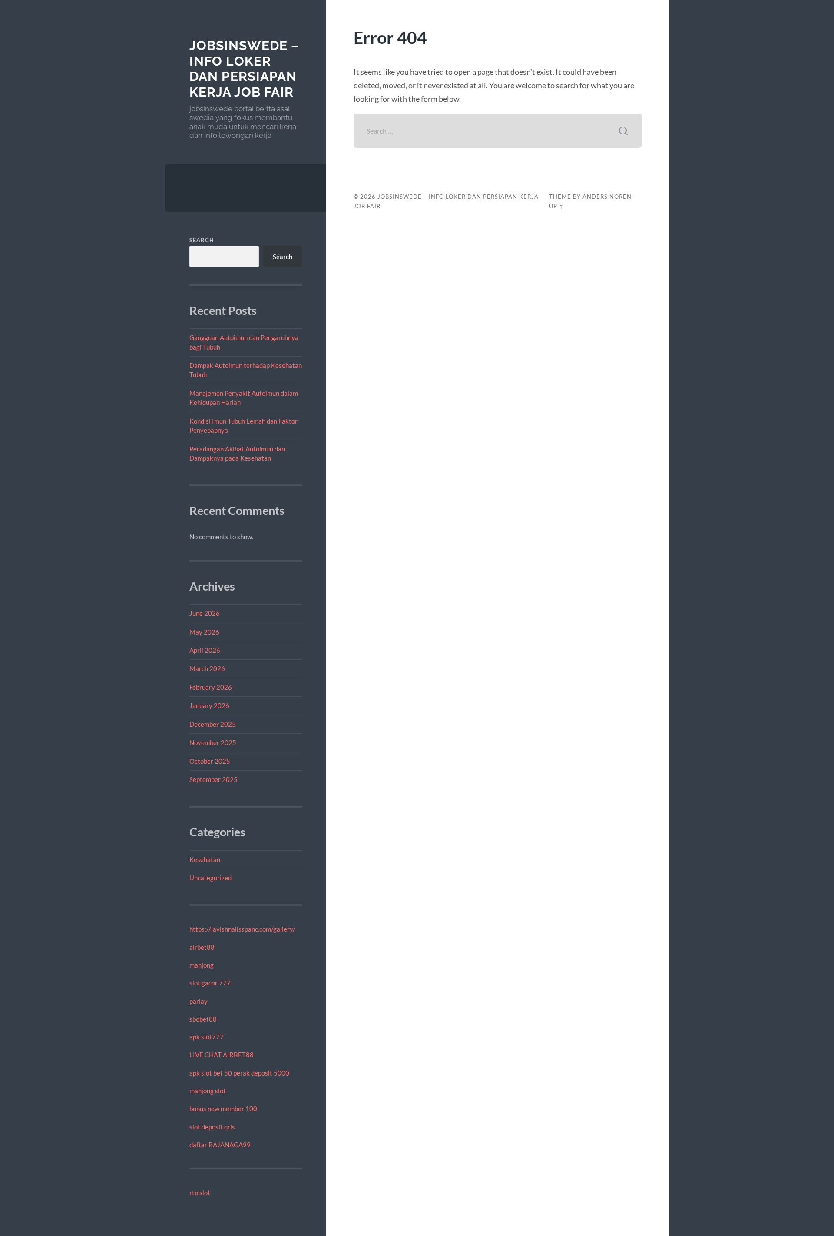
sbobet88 (203, 1019)
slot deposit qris (212, 1127)
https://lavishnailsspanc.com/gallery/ (242, 929)
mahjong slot (207, 1091)
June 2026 (204, 613)
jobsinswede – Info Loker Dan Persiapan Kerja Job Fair (244, 69)
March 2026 (207, 668)
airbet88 (202, 947)
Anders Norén (607, 196)
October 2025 (209, 761)
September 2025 (213, 779)
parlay (198, 1001)
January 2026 (209, 705)
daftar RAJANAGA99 (220, 1145)
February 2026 (210, 687)
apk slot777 (206, 1037)
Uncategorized (210, 878)
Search (201, 240)
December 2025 (212, 724)
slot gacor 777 (210, 983)
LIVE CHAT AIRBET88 (221, 1055)
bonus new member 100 (223, 1108)
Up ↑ (556, 206)
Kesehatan (204, 859)
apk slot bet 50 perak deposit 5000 (239, 1073)
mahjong (201, 965)
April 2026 (204, 650)
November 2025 (212, 742)
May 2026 (204, 632)
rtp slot (199, 1192)
